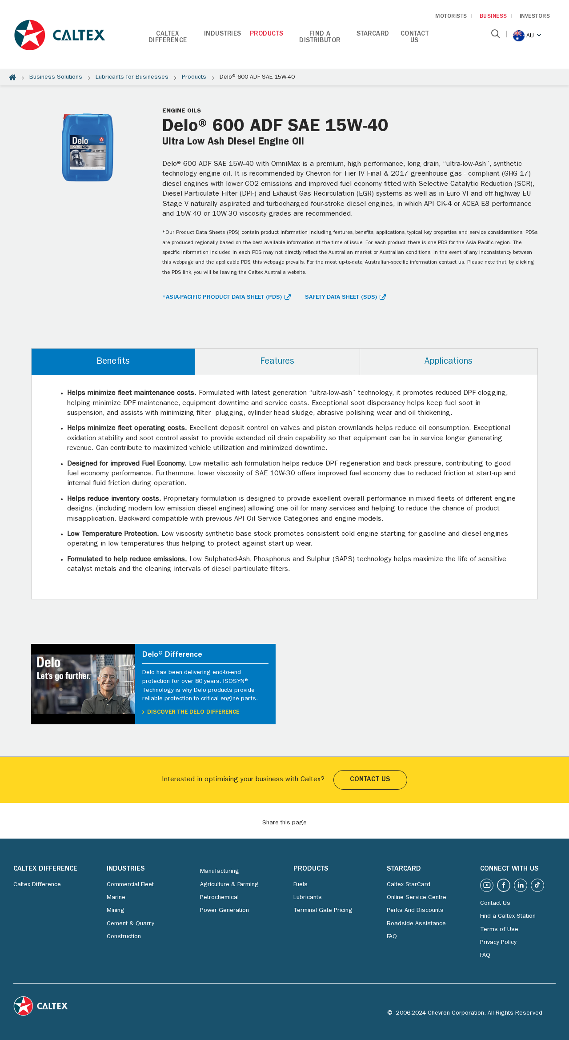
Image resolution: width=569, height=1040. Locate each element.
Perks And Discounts (415, 910)
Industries (222, 34)
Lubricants (307, 898)
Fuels (300, 885)
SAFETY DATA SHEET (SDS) (341, 297)
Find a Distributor (320, 37)
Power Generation (224, 910)
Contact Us (415, 37)
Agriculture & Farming (229, 885)
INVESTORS (535, 17)
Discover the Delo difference (193, 712)
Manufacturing (219, 871)
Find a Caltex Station (508, 916)
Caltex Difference (167, 37)
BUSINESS (493, 17)
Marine (116, 898)
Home (12, 77)
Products (267, 34)
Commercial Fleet (130, 885)
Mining (115, 910)
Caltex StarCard (408, 885)
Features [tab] (277, 361)
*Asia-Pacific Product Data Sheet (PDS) (222, 297)
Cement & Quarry (130, 924)
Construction (124, 937)
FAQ (392, 937)
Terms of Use (499, 930)
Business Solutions (55, 77)
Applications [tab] (449, 361)
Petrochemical (219, 898)
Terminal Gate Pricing (323, 910)
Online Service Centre (416, 898)
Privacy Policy (498, 943)
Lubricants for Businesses (132, 77)
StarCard (373, 34)
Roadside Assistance (416, 924)
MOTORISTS (451, 17)
